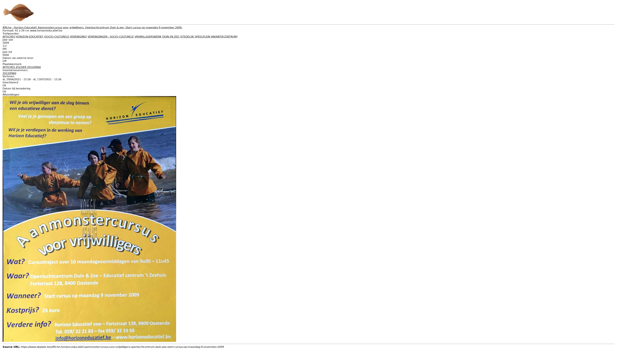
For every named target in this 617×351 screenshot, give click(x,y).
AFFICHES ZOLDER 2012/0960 (22, 67)
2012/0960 (9, 73)
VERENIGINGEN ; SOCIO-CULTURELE (111, 36)
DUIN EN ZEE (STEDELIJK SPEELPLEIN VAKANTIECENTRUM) (199, 36)
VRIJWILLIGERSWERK (148, 36)
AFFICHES (9, 36)
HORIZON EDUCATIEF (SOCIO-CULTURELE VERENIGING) (51, 36)
